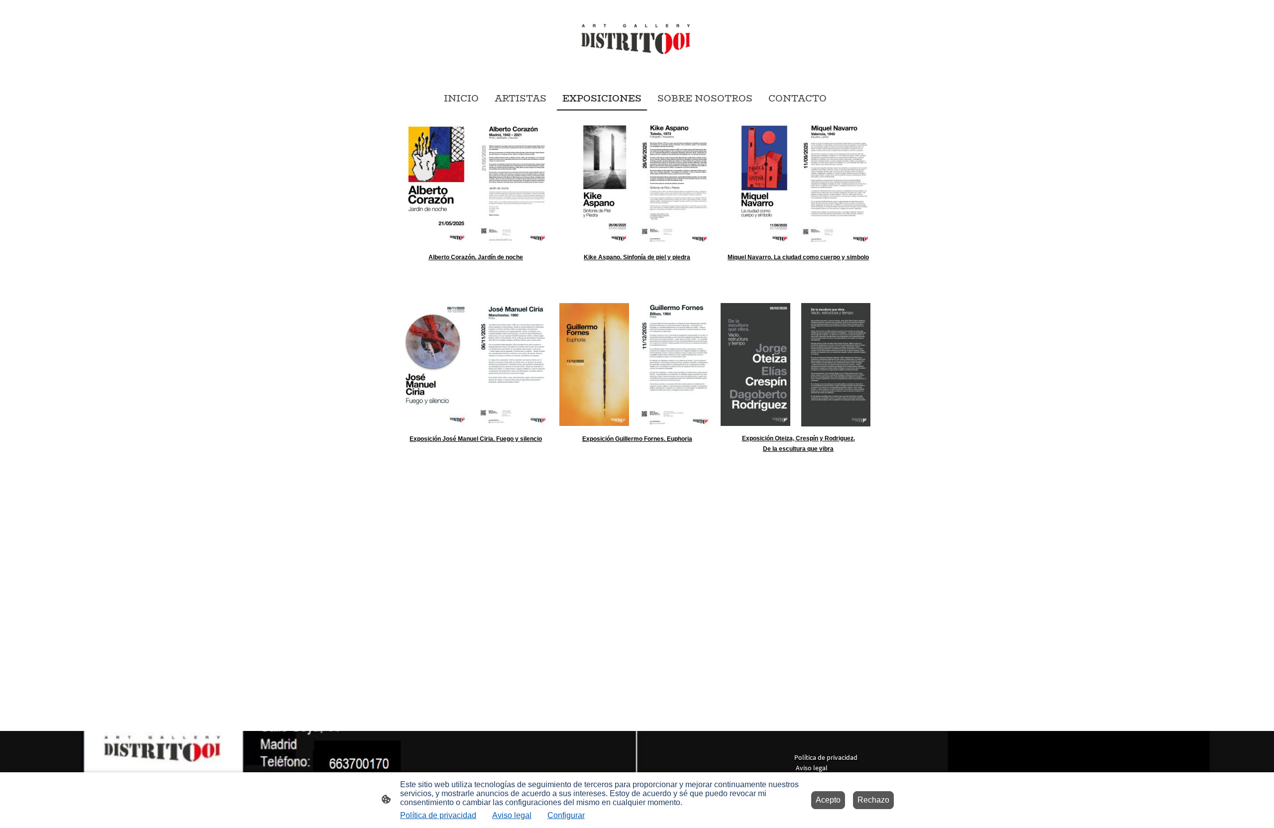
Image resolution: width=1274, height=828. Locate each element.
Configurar (566, 815)
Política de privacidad (438, 815)
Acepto (828, 800)
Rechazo (873, 800)
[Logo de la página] (637, 41)
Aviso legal (511, 815)
